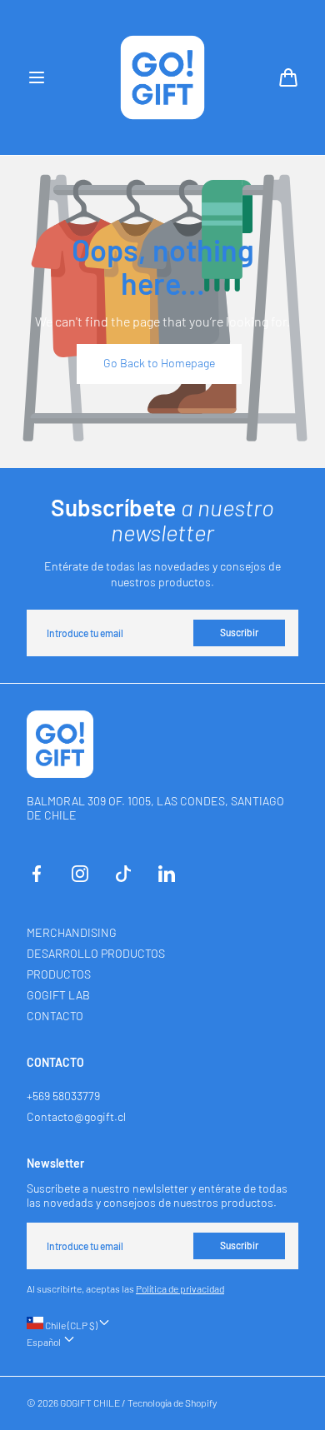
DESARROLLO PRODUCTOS (96, 953)
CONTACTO (55, 1016)
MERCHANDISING (72, 932)
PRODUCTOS (59, 974)
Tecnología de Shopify (172, 1402)
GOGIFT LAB (58, 995)
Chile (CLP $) (70, 1325)
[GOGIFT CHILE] (162, 77)
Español (44, 1342)
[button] (37, 77)
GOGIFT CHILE (90, 1402)
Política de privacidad (180, 1288)
